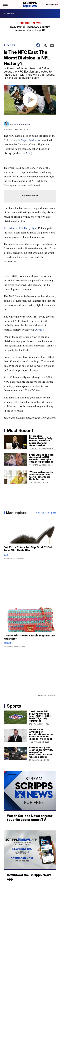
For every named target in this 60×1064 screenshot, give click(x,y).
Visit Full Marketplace (46, 513)
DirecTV (40, 329)
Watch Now (51, 5)
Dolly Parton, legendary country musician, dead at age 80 (30, 28)
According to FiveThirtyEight (20, 228)
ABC (28, 153)
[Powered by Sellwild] (51, 695)
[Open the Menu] (5, 5)
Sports (9, 44)
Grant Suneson (22, 124)
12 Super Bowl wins (29, 140)
